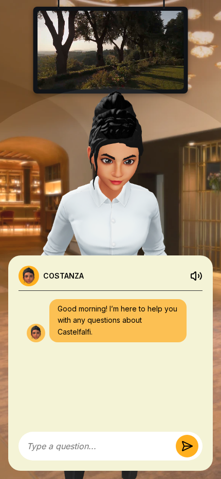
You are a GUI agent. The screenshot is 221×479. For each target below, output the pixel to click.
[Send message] (187, 446)
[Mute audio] (196, 276)
